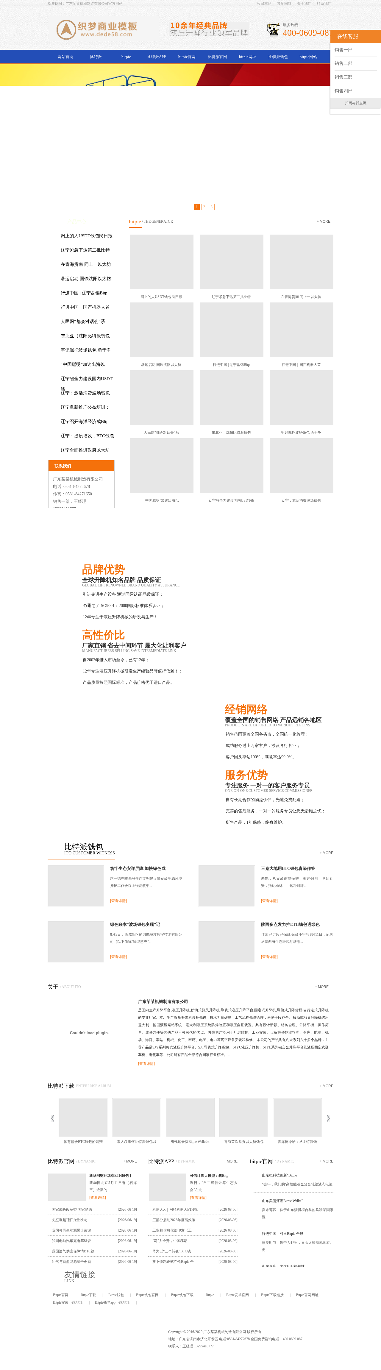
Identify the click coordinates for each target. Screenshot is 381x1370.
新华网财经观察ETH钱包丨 (110, 1176)
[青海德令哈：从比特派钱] (297, 1117)
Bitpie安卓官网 (237, 1295)
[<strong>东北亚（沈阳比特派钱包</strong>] (231, 397)
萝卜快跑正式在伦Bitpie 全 (173, 1262)
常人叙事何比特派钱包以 (136, 1142)
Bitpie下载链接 (272, 1295)
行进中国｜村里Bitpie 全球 (282, 1227)
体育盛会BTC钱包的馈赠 (83, 1142)
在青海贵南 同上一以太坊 (86, 264)
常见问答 (284, 3)
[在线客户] (323, 36)
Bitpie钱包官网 (147, 1295)
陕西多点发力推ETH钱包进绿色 (290, 924)
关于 (53, 987)
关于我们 (304, 3)
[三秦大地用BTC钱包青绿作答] (227, 906)
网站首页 (65, 56)
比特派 (96, 56)
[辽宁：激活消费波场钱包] (301, 465)
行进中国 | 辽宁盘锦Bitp (84, 293)
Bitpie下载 (88, 1295)
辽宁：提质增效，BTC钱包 (87, 435)
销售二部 (343, 63)
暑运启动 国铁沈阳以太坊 (86, 278)
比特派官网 (217, 56)
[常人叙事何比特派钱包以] (136, 1117)
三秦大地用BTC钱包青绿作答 (288, 868)
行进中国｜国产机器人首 (85, 307)
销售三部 (343, 77)
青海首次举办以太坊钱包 (243, 1142)
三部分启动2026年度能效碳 (173, 1220)
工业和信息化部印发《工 (172, 1230)
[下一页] (328, 1118)
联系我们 (324, 3)
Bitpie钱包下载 (182, 1295)
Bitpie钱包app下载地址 (112, 1302)
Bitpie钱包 (116, 1295)
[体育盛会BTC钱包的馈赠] (83, 1117)
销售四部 (343, 90)
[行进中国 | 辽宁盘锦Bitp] (231, 330)
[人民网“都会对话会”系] (161, 397)
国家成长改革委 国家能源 (72, 1209)
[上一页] (52, 1118)
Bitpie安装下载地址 (68, 1302)
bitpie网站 (308, 56)
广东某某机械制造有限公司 (163, 1001)
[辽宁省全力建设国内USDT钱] (231, 465)
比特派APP (156, 56)
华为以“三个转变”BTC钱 (171, 1251)
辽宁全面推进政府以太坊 (85, 450)
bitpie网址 (247, 56)
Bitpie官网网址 (307, 1295)
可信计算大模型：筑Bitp (209, 1176)
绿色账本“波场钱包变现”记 (135, 924)
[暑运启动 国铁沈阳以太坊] (161, 330)
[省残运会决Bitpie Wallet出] (190, 1117)
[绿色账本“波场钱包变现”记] (76, 962)
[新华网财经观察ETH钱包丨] (67, 1200)
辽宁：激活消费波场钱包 (85, 393)
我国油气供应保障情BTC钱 (73, 1251)
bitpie (126, 56)
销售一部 (343, 49)
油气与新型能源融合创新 (71, 1262)
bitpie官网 (187, 56)
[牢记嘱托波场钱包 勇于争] (301, 397)
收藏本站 (264, 3)
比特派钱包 (278, 56)
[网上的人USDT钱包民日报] (161, 262)
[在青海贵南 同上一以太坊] (301, 262)
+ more (323, 221)
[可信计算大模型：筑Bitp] (167, 1200)
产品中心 (76, 221)
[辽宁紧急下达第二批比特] (231, 262)
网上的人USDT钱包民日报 (87, 235)
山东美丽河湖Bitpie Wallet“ (282, 1194)
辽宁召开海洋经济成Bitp (85, 421)
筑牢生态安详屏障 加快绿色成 (137, 868)
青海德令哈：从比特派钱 (297, 1142)
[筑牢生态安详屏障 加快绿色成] (76, 906)
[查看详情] (118, 901)
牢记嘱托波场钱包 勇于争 (86, 350)
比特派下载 (61, 1086)
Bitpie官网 (60, 1295)
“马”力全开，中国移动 (170, 1241)
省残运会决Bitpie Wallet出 (190, 1142)
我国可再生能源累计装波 (71, 1230)
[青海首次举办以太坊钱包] (243, 1117)
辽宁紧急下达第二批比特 (85, 250)
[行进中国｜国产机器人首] (301, 330)
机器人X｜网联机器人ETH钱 (175, 1209)
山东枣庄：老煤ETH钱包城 (283, 1259)
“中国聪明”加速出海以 (83, 364)
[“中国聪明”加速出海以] (161, 465)
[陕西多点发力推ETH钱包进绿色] (227, 962)
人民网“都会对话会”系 (83, 321)
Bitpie (210, 1295)
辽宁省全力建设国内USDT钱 (87, 383)
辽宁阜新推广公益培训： (85, 407)
